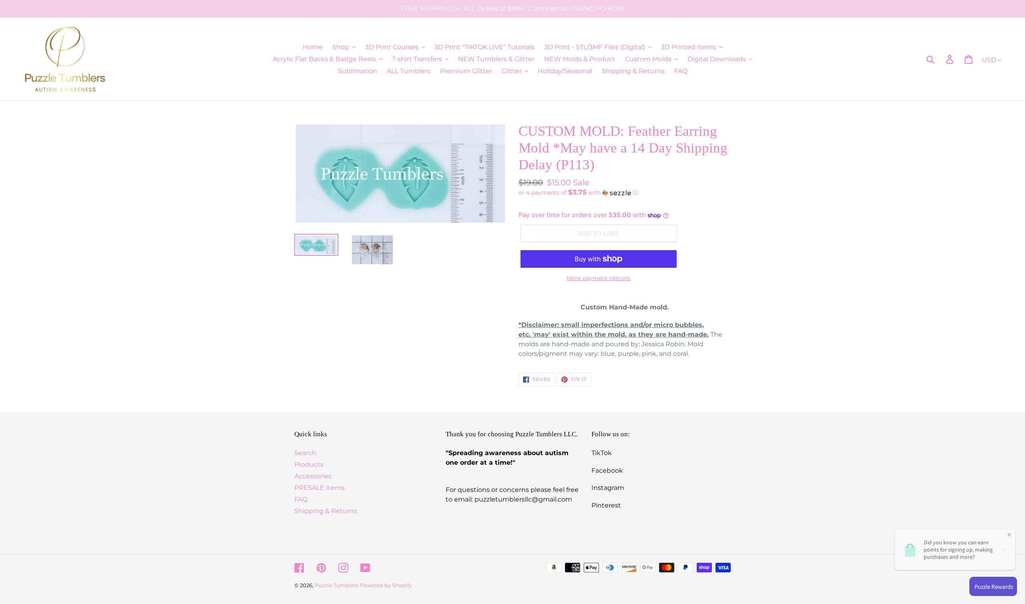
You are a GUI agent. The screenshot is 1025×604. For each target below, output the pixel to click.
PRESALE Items (319, 488)
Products (309, 464)
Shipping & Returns (325, 511)
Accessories (313, 476)
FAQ (301, 499)
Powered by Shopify (386, 585)
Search (305, 453)
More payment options (599, 278)
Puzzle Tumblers (336, 585)
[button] (625, 193)
